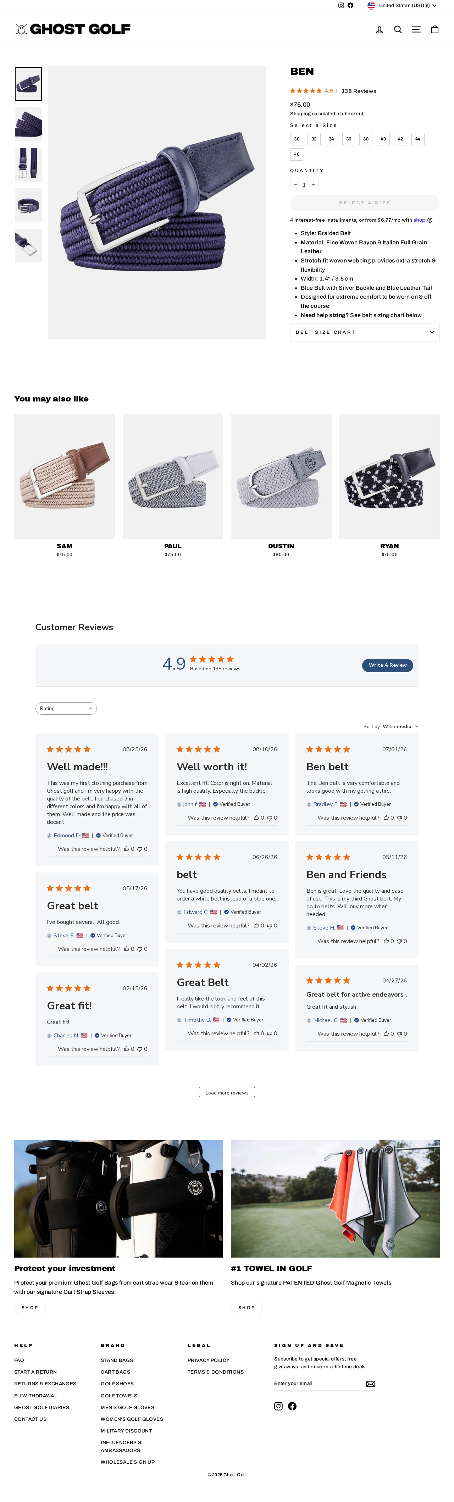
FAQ (19, 1360)
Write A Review (388, 665)
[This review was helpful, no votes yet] (126, 849)
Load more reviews (227, 1093)
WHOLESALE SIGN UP (128, 1462)
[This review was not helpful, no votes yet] (139, 849)
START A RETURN (35, 1372)
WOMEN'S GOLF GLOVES (132, 1419)
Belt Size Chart (326, 332)
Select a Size (314, 125)
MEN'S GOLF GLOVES (127, 1407)
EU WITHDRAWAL (35, 1395)
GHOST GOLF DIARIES (41, 1407)
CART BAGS (115, 1372)
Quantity (307, 170)
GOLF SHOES (117, 1383)
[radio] (296, 139)
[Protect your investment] (118, 1199)
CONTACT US (30, 1419)
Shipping (300, 113)
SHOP (30, 1307)
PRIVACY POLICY (209, 1360)
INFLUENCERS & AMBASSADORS (121, 1446)
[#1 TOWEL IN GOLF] (335, 1199)
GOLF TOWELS (119, 1395)
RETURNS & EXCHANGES (45, 1383)
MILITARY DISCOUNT (126, 1431)
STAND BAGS (117, 1360)
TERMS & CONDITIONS (216, 1372)
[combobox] (66, 708)
